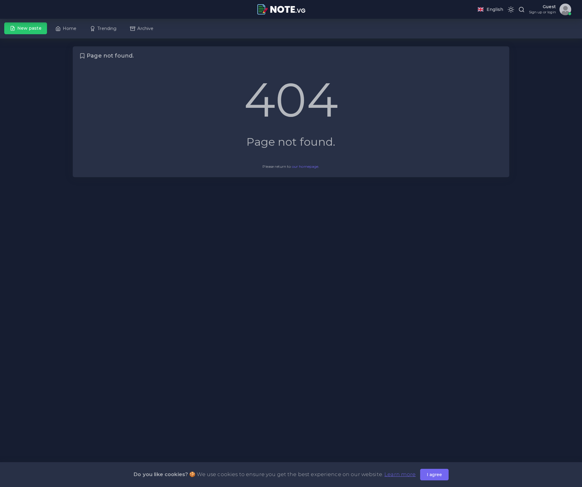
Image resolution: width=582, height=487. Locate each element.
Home (70, 28)
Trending (106, 28)
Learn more (400, 474)
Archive (145, 28)
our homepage (305, 166)
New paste (29, 28)
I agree (434, 474)
